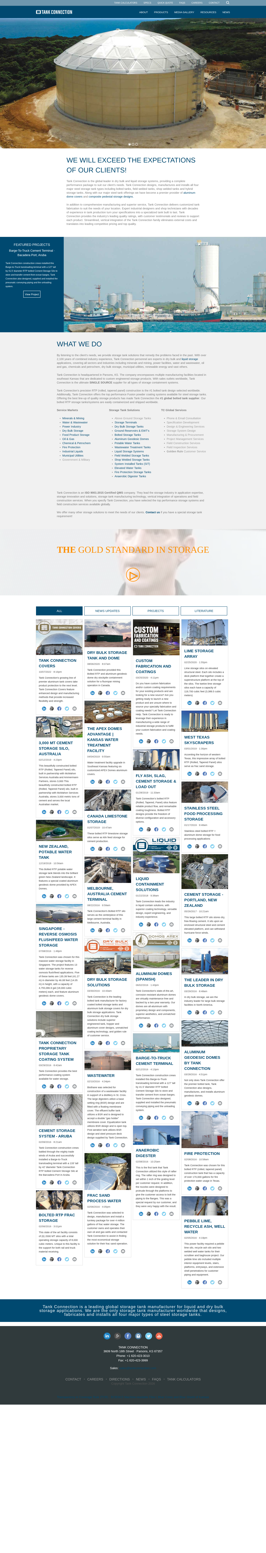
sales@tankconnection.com (137, 1368)
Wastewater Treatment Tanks (133, 447)
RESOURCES (208, 12)
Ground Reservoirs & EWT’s (132, 430)
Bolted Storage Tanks (128, 434)
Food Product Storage (75, 434)
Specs (147, 3)
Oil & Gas (68, 438)
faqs (182, 3)
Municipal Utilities (72, 455)
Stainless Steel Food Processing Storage (203, 813)
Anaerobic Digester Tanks (130, 476)
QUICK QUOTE (165, 3)
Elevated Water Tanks (128, 467)
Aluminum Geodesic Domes (132, 438)
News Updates (107, 611)
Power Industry (71, 426)
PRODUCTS (161, 12)
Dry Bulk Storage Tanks (129, 426)
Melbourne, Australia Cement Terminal (107, 894)
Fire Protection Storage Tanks (133, 472)
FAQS (156, 1379)
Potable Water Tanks (127, 443)
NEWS (226, 12)
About (143, 12)
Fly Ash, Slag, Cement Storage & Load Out (156, 781)
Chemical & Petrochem (76, 443)
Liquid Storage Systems (129, 451)
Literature (204, 611)
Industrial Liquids (72, 451)
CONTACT (214, 3)
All (59, 611)
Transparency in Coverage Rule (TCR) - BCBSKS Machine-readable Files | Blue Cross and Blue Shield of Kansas (133, 1397)
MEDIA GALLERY (184, 12)
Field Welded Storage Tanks (132, 455)
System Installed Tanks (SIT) (132, 463)
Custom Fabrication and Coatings (153, 666)
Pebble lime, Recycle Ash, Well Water (204, 1226)
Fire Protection (71, 447)
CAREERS (197, 3)
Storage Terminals (126, 422)
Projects (156, 611)
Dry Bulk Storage (72, 430)
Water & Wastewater (75, 422)
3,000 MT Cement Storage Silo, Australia (56, 748)
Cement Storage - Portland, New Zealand (203, 900)
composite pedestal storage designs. (111, 196)
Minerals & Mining (73, 418)
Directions (119, 1379)
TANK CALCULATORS (125, 3)
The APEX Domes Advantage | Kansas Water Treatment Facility (104, 740)
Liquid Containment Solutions (150, 884)
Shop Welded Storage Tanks (132, 459)
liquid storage (190, 359)
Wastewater (101, 1075)
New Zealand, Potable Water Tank (55, 852)
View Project (32, 294)
